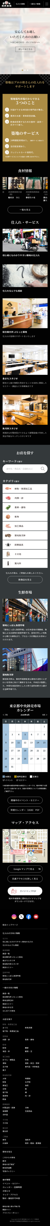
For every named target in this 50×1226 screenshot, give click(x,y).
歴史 (4, 1161)
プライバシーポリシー (11, 1213)
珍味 (27, 1059)
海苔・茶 (6, 1051)
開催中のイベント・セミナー (25, 800)
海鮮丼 (27, 1139)
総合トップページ (10, 924)
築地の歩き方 (8, 1007)
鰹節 (27, 1048)
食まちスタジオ (9, 960)
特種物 (27, 1078)
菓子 (4, 1070)
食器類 (5, 1111)
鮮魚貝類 (28, 1027)
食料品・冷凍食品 (32, 1066)
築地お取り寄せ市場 (10, 1206)
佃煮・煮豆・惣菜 (32, 1063)
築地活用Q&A (8, 1000)
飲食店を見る (25, 579)
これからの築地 (9, 1157)
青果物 (5, 1095)
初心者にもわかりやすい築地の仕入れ (18, 941)
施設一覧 (6, 953)
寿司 (4, 1139)
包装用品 (28, 1111)
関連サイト (7, 1209)
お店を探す (7, 1019)
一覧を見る (25, 209)
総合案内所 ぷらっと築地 (13, 957)
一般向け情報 (35, 4)
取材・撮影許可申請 (11, 1198)
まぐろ (5, 1027)
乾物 (4, 1048)
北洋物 (27, 1082)
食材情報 (6, 1179)
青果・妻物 (29, 1039)
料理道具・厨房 (9, 1107)
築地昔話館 (7, 1167)
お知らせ (6, 1190)
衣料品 (5, 1114)
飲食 (4, 1099)
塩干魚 (5, 1092)
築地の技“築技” (9, 1164)
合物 (4, 1089)
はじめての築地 (9, 1010)
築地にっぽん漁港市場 (12, 975)
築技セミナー (8, 967)
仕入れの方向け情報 (11, 933)
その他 (5, 1123)
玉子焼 (5, 1066)
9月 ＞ (45, 714)
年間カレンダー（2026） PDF (25, 809)
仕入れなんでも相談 (11, 945)
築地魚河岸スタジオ (11, 964)
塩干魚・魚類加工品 (11, 1031)
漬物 (4, 1063)
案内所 (5, 1131)
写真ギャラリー (9, 1171)
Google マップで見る (24, 868)
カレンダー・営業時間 (12, 1187)
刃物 (27, 1107)
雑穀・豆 (28, 1051)
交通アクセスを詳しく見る (25, 878)
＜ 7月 (5, 714)
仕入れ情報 (20, 4)
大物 (4, 1078)
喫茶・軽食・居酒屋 (33, 1143)
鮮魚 (4, 1082)
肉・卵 (27, 1095)
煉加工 (5, 1085)
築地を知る (7, 1151)
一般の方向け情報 (10, 987)
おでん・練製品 (9, 1059)
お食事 (5, 1143)
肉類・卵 (6, 1039)
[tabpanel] (25, 41)
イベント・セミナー (11, 1183)
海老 (27, 1085)
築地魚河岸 (7, 979)
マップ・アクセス (10, 1194)
